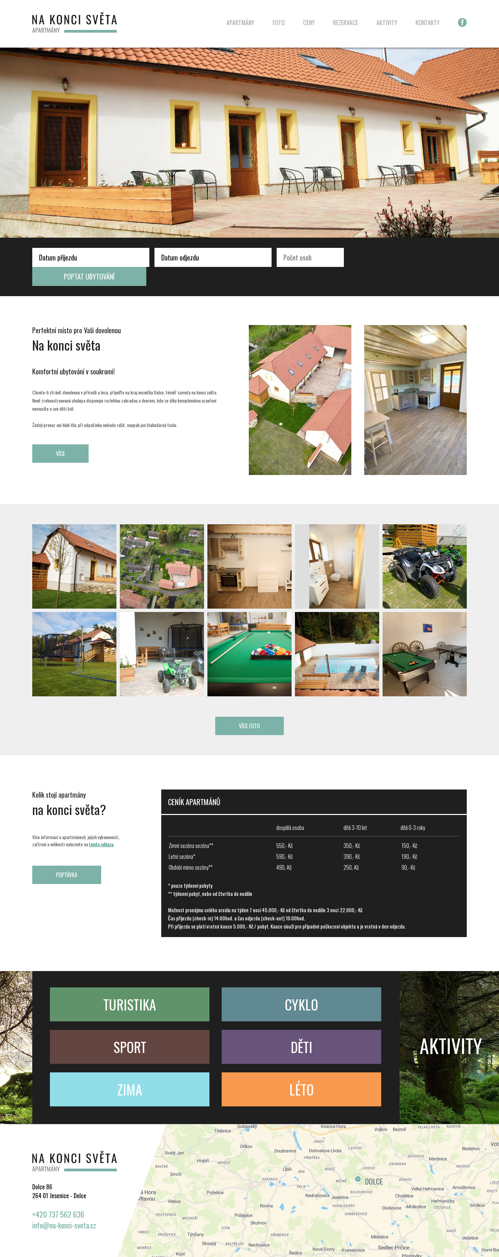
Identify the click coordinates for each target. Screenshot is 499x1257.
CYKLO (301, 1004)
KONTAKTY (427, 22)
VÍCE (60, 453)
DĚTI (301, 1047)
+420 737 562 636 (58, 1214)
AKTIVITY (386, 22)
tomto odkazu (101, 844)
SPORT (129, 1047)
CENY (309, 22)
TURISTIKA (129, 1004)
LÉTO (301, 1089)
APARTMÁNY (240, 22)
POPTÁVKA (66, 875)
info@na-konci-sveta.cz (64, 1225)
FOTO (279, 22)
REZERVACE (345, 22)
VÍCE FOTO (249, 726)
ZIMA (129, 1089)
